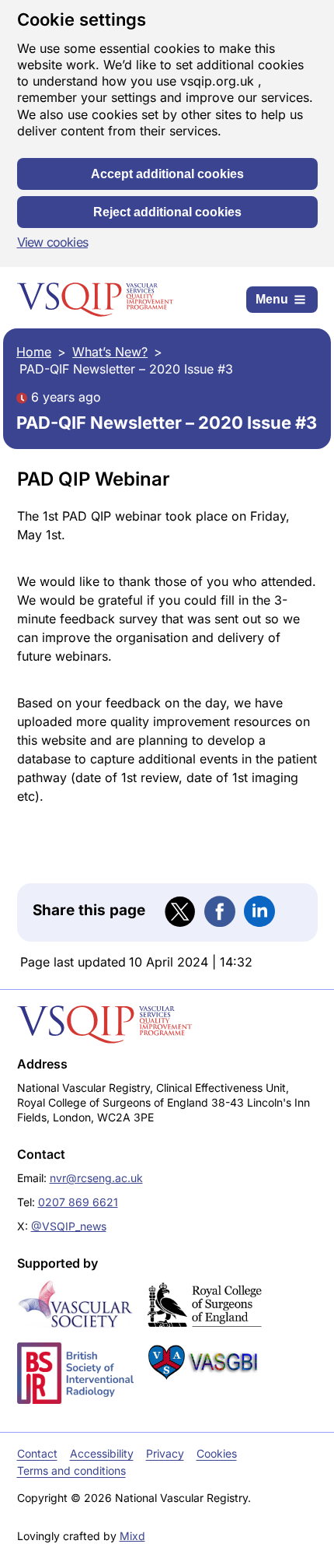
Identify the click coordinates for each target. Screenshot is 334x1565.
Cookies (217, 1453)
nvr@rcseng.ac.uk (96, 1177)
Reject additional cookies (167, 212)
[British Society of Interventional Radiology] (75, 1373)
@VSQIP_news (68, 1226)
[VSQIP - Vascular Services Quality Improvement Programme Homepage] (95, 299)
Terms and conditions (71, 1470)
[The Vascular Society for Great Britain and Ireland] (75, 1304)
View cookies (52, 242)
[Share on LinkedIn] (259, 911)
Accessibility (102, 1453)
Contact (37, 1453)
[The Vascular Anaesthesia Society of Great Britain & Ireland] (204, 1361)
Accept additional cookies (167, 174)
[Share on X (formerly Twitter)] (180, 912)
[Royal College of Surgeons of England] (204, 1305)
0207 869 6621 (78, 1202)
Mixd (132, 1535)
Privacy (165, 1453)
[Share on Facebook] (219, 911)
